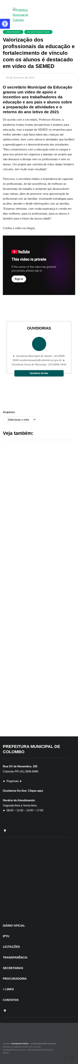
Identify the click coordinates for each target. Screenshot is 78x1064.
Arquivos (9, 412)
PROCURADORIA (15, 978)
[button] (59, 1058)
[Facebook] (12, 1035)
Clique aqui (35, 790)
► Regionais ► (12, 781)
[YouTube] (17, 1035)
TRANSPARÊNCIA (15, 957)
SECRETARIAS (13, 968)
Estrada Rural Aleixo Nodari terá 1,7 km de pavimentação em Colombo (37, 719)
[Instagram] (8, 1035)
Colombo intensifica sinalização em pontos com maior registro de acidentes (39, 621)
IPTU (6, 936)
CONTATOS (11, 1000)
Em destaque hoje (38, 32)
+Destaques (13, 32)
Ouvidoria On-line (39, 373)
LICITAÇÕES (11, 946)
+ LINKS (8, 989)
